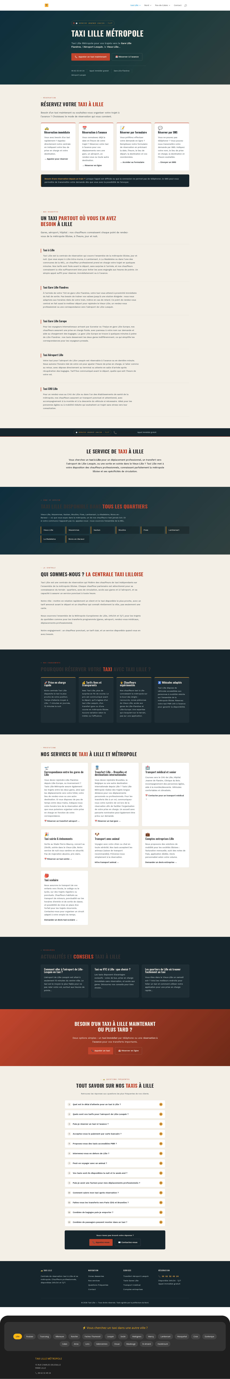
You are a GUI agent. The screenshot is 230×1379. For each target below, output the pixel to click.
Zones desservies (96, 1276)
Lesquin (110, 1336)
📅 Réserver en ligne (128, 1050)
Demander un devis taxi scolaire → (61, 920)
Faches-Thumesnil (92, 1336)
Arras (76, 1344)
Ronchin (74, 1336)
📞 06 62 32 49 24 (124, 432)
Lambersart (174, 530)
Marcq (151, 1336)
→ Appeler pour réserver (56, 159)
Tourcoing (44, 1336)
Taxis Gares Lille (130, 1281)
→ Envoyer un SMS (167, 162)
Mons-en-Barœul (76, 539)
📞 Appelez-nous (101, 1242)
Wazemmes (74, 530)
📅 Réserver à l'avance (127, 57)
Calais (64, 1344)
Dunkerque (209, 1336)
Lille (17, 1336)
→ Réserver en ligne (92, 165)
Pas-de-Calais (161, 5)
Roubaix (29, 1336)
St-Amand (146, 1344)
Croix (196, 1336)
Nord (146, 5)
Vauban (97, 530)
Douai (117, 1344)
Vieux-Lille (48, 530)
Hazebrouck (163, 1344)
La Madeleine (50, 539)
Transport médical (131, 1285)
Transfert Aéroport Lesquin (136, 1276)
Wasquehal (182, 1336)
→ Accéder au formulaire (132, 162)
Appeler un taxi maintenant (92, 57)
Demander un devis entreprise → (161, 862)
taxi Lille (134, 5)
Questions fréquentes (98, 1285)
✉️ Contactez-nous (127, 1242)
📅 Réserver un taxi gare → (108, 821)
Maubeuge (130, 1344)
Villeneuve (60, 1336)
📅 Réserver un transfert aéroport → (62, 821)
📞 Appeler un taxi (100, 1050)
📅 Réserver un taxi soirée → (58, 859)
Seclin (123, 1336)
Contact (178, 5)
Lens (87, 1344)
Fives (146, 530)
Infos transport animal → (107, 862)
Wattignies (136, 1336)
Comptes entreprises (133, 1289)
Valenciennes (101, 1344)
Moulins (122, 530)
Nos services (94, 1281)
